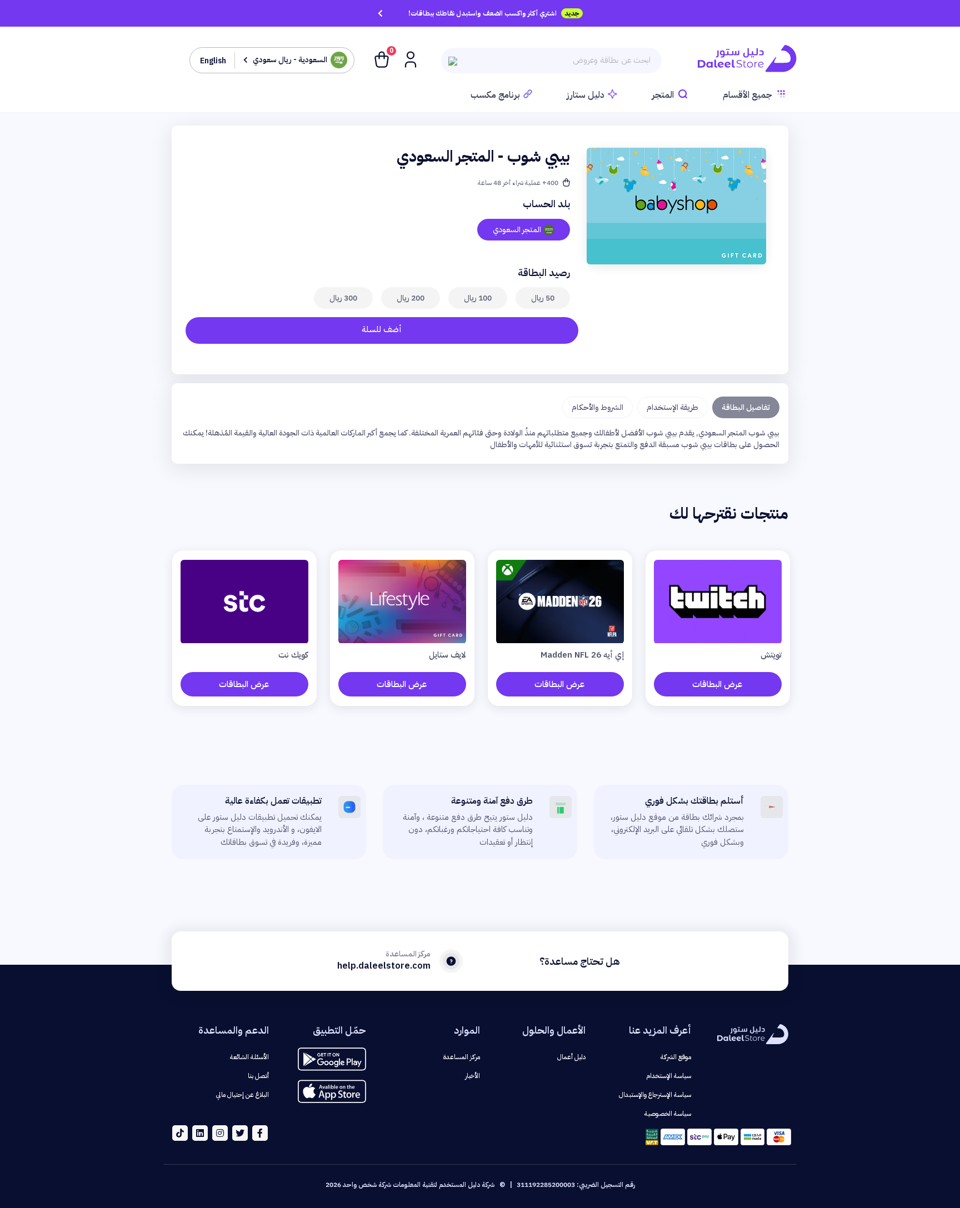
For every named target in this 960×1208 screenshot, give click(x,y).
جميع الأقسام (747, 95)
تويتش (771, 655)
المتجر (662, 95)
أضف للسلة (382, 329)
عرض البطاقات (717, 684)
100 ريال (478, 298)
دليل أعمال (571, 1057)
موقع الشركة (676, 1057)
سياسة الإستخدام (668, 1076)
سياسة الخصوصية (667, 1114)
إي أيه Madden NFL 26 (582, 655)
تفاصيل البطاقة (746, 407)
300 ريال (343, 298)
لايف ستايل (447, 655)
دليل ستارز (585, 95)
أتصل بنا (258, 1076)
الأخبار (472, 1076)
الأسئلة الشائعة (249, 1057)
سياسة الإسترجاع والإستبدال (655, 1095)
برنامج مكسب (495, 95)
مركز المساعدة (461, 1057)
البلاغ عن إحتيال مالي (242, 1095)
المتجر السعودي (517, 229)
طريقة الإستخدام (672, 407)
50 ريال (542, 298)
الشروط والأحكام (597, 407)
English (213, 61)
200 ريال (410, 298)
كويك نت (293, 655)
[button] (409, 59)
